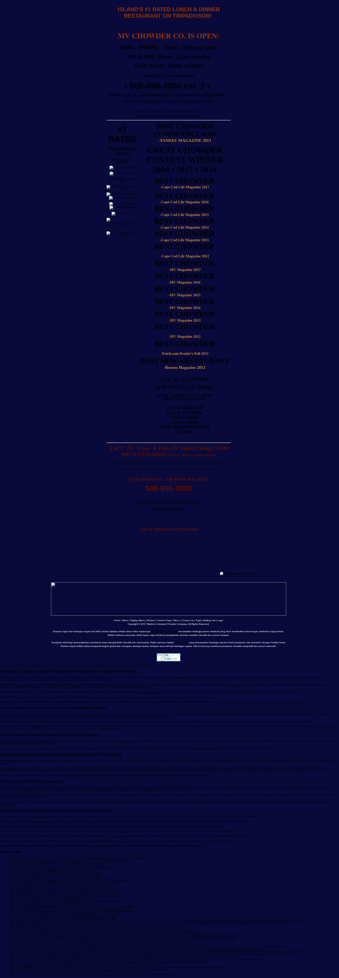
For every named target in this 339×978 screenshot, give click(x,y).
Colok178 (102, 934)
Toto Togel (178, 677)
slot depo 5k (16, 760)
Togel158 (37, 878)
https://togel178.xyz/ (72, 901)
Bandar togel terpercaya (165, 631)
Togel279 (75, 860)
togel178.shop (26, 908)
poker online (181, 642)
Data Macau (153, 721)
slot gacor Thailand (42, 821)
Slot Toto (129, 794)
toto (153, 702)
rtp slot (29, 787)
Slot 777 (94, 802)
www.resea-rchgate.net (96, 916)
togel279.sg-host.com (82, 918)
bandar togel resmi (100, 858)
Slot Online (148, 665)
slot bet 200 (75, 951)
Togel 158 (30, 903)
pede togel (21, 893)
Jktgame (118, 836)
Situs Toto (27, 972)
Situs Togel (126, 741)
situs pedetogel (17, 924)
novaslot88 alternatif (149, 692)
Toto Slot (105, 697)
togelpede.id (16, 921)
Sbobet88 (213, 949)
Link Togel (234, 685)
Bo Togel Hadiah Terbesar (220, 714)
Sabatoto (51, 870)
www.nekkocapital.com (49, 906)
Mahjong (12, 768)
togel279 (125, 831)
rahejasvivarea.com (203, 748)
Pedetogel (29, 886)
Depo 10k (43, 816)
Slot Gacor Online (69, 775)
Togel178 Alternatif (97, 845)
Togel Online (124, 826)
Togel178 (50, 868)
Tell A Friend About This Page (239, 573)
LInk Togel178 (123, 841)
